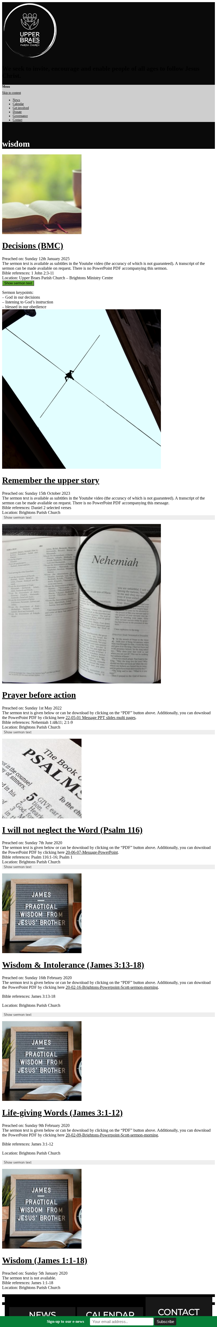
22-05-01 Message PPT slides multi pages (100, 717)
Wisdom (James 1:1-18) (44, 1260)
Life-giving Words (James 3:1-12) (62, 1112)
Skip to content (11, 93)
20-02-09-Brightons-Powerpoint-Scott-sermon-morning (112, 1135)
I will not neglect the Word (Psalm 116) (72, 830)
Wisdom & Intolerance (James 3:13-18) (73, 965)
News (16, 100)
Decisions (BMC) (32, 245)
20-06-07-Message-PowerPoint (92, 852)
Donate (17, 112)
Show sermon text (18, 283)
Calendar (18, 104)
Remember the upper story (50, 480)
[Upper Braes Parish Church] (30, 57)
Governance (20, 116)
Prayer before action (39, 695)
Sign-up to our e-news (65, 1321)
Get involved (21, 108)
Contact (17, 120)
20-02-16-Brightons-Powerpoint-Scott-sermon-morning (112, 987)
